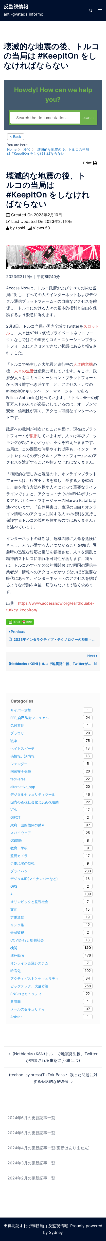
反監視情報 (16, 7)
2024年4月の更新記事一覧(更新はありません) (48, 1147)
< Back (15, 136)
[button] (90, 11)
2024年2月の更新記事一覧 (31, 1178)
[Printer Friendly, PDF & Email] (20, 622)
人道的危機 (83, 364)
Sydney (56, 1232)
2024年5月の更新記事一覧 (31, 1132)
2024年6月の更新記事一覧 (31, 1117)
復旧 (34, 435)
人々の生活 (24, 370)
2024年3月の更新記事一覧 (31, 1162)
